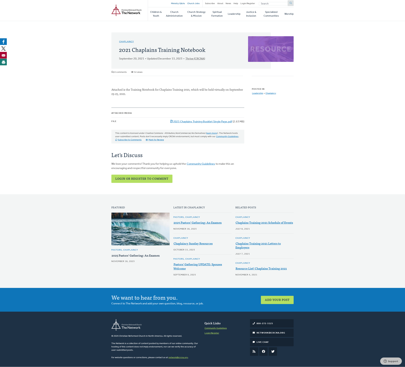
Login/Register (247, 3)
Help (236, 3)
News (228, 3)
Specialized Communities (271, 14)
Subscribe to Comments (130, 140)
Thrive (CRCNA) (195, 58)
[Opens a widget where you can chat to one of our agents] (391, 361)
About (220, 3)
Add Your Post (277, 299)
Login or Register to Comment (141, 178)
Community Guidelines (227, 136)
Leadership (234, 14)
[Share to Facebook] (3, 41)
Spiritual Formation (217, 14)
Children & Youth (156, 14)
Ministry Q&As (178, 3)
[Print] (3, 62)
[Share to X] (3, 48)
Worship (289, 14)
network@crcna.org (178, 357)
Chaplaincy (126, 41)
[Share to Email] (3, 55)
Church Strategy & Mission (196, 14)
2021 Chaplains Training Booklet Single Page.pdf (202, 121)
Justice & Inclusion (251, 14)
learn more (211, 133)
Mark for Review (156, 140)
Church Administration (174, 14)
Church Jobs (193, 3)
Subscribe (210, 3)
